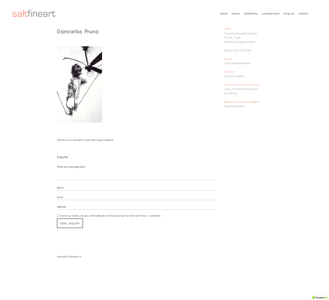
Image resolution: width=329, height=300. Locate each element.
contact (303, 13)
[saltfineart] (34, 13)
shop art (288, 13)
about (224, 13)
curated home (271, 13)
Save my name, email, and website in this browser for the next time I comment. (110, 215)
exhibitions (251, 13)
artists (236, 13)
